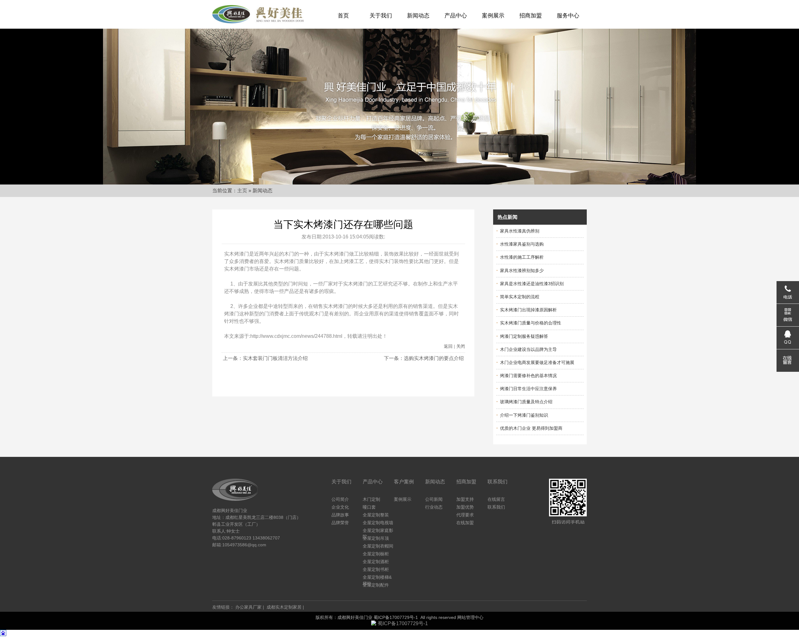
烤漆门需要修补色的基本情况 (526, 375)
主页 (242, 190)
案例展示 (493, 15)
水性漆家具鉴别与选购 (520, 244)
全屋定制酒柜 (376, 561)
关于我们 (381, 15)
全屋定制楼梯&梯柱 (377, 577)
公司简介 (340, 499)
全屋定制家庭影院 (378, 531)
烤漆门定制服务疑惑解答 (522, 336)
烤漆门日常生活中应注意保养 (526, 389)
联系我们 (496, 507)
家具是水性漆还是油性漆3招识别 (530, 283)
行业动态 (434, 507)
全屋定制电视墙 (378, 522)
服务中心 (568, 15)
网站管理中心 (470, 617)
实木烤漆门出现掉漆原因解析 (526, 310)
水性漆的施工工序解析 (520, 257)
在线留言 (496, 499)
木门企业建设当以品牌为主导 (526, 349)
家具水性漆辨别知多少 (520, 270)
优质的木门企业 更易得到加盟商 (529, 428)
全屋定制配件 (376, 584)
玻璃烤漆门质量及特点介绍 (524, 402)
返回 (448, 346)
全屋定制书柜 (376, 569)
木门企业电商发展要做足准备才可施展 (535, 362)
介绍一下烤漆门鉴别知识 (522, 415)
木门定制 (371, 499)
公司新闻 (434, 499)
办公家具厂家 (248, 607)
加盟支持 (465, 499)
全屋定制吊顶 (376, 538)
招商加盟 (530, 15)
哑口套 (369, 507)
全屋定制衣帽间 (378, 546)
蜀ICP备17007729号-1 (396, 617)
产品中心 (455, 15)
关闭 (460, 346)
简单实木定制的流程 (517, 297)
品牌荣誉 (340, 522)
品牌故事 (340, 514)
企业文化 (340, 507)
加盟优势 (465, 507)
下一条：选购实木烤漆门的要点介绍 (424, 358)
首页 (343, 15)
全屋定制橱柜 (376, 553)
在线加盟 (465, 522)
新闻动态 (418, 15)
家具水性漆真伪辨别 (517, 231)
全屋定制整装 (376, 514)
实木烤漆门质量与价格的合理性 (528, 323)
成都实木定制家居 (284, 607)
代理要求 (465, 514)
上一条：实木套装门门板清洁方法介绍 (265, 358)
